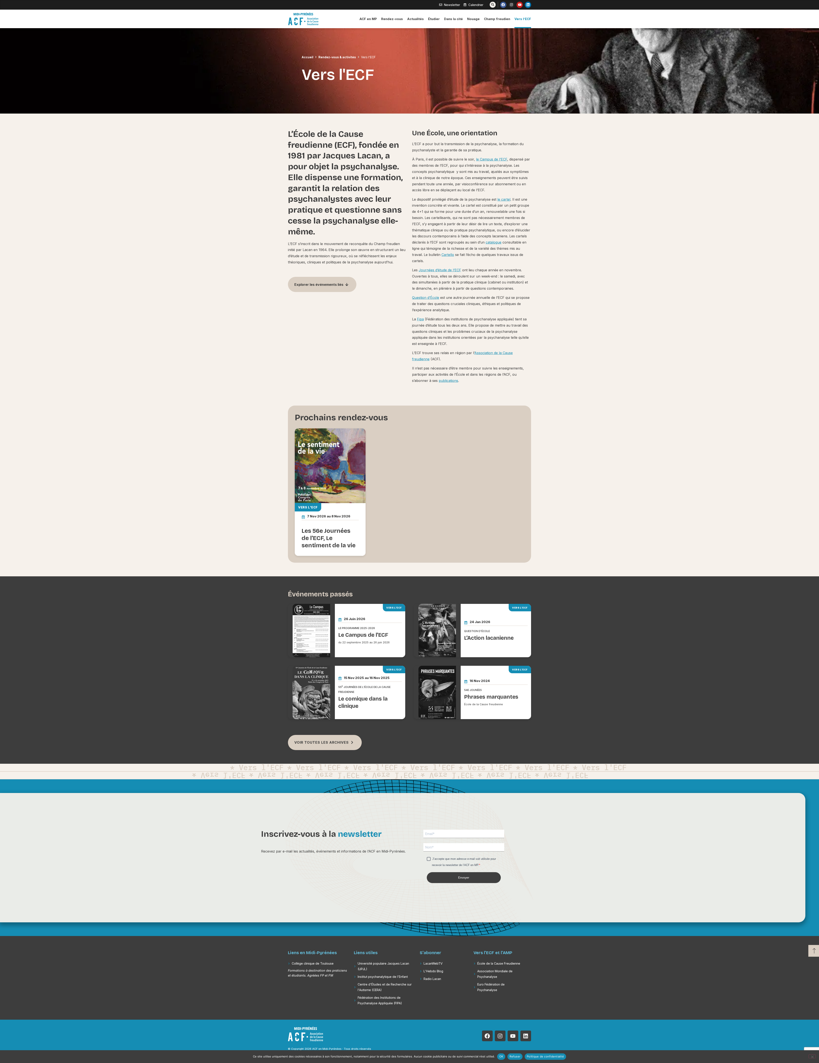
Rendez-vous (392, 19)
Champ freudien (497, 19)
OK (501, 1056)
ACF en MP (368, 19)
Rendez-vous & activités (337, 57)
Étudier (434, 19)
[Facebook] (503, 5)
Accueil (307, 57)
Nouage (473, 19)
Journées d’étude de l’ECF (440, 270)
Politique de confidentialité (545, 1056)
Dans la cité (453, 19)
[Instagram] (511, 5)
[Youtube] (520, 5)
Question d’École (425, 297)
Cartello (447, 255)
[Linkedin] (528, 5)
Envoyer (463, 877)
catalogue (493, 242)
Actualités (415, 19)
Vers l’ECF (522, 19)
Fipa (420, 319)
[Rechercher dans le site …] (493, 5)
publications (448, 380)
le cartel (503, 199)
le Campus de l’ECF (491, 159)
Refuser (515, 1056)
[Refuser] (812, 1056)
